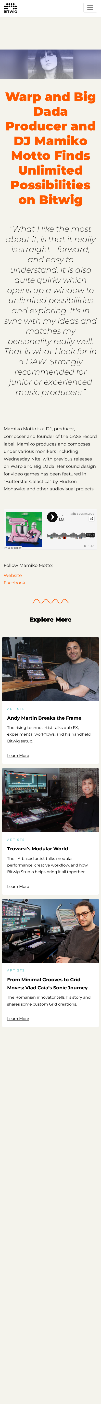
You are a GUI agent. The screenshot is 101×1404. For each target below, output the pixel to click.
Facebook (14, 583)
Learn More (18, 755)
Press (29, 18)
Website (13, 575)
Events (11, 18)
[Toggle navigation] (90, 8)
